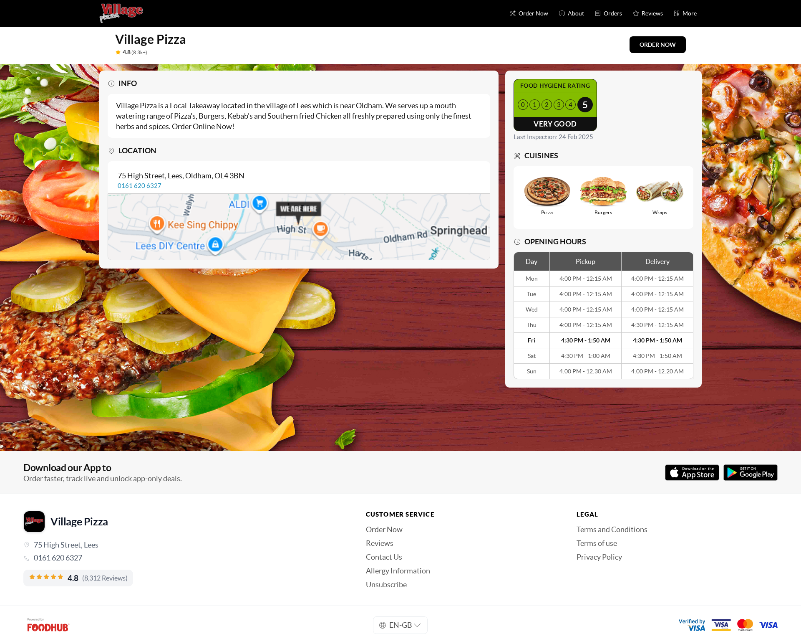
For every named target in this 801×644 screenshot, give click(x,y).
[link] (183, 558)
